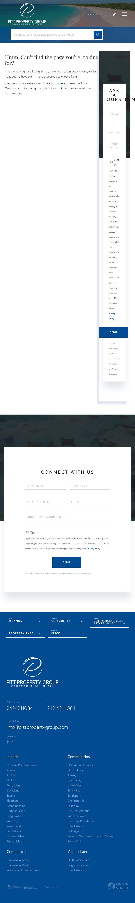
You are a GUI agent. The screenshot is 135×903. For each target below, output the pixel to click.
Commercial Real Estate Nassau (108, 622)
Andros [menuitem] (11, 775)
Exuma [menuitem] (11, 795)
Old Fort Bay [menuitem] (75, 770)
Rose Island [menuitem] (14, 826)
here (62, 83)
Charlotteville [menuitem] (76, 800)
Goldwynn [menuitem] (74, 831)
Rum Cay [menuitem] (12, 821)
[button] (98, 35)
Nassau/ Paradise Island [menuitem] (22, 765)
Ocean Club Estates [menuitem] (80, 765)
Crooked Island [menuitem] (16, 836)
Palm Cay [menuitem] (73, 806)
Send (113, 332)
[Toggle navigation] (124, 14)
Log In (103, 15)
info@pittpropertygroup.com (37, 727)
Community (61, 621)
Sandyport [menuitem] (74, 795)
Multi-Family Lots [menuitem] (78, 860)
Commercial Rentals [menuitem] (19, 865)
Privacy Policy (113, 364)
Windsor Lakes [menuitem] (77, 816)
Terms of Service (81, 573)
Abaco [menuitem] (11, 770)
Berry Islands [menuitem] (15, 785)
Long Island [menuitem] (14, 816)
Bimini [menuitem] (10, 780)
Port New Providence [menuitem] (81, 821)
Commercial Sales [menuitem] (18, 860)
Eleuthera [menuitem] (13, 800)
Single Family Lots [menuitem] (79, 865)
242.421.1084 (61, 708)
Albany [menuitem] (72, 775)
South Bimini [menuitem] (75, 841)
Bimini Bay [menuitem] (74, 790)
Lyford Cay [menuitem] (74, 780)
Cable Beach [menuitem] (75, 785)
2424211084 (20, 708)
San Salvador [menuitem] (15, 831)
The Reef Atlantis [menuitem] (78, 811)
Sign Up (90, 15)
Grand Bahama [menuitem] (16, 806)
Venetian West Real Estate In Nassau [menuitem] (91, 836)
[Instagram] (13, 741)
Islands (15, 621)
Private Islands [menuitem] (16, 841)
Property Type (21, 633)
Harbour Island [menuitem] (16, 811)
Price (55, 633)
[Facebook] (8, 741)
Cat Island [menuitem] (13, 790)
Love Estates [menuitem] (76, 826)
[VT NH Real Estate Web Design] (118, 887)
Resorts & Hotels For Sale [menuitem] (23, 870)
